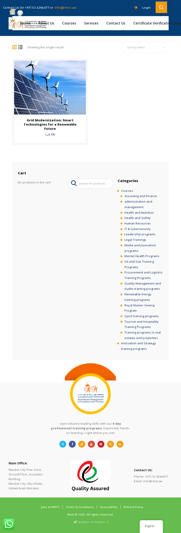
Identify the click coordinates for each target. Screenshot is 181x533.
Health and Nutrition (139, 213)
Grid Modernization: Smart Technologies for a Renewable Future (50, 124)
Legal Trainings (135, 240)
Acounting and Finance (140, 196)
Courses (127, 191)
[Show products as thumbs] (14, 47)
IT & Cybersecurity (137, 229)
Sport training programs (141, 316)
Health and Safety (137, 218)
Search (72, 183)
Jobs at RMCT (50, 507)
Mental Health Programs (141, 256)
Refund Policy (133, 507)
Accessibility (109, 507)
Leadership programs (140, 234)
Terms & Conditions (80, 507)
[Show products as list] (20, 47)
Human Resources (137, 223)
